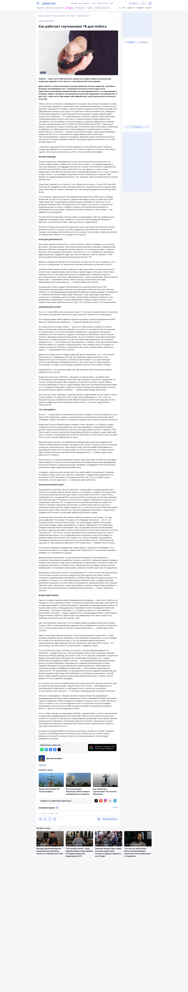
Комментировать (110, 819)
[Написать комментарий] (78, 813)
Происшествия (102, 3)
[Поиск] (150, 3)
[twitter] (59, 749)
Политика (74, 3)
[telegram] (46, 749)
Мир (80, 3)
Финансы (86, 3)
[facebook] (50, 749)
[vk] (55, 749)
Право (111, 3)
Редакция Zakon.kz (83, 16)
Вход (116, 807)
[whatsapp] (42, 749)
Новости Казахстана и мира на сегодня (52, 16)
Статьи (93, 3)
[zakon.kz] (49, 3)
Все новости (71, 16)
